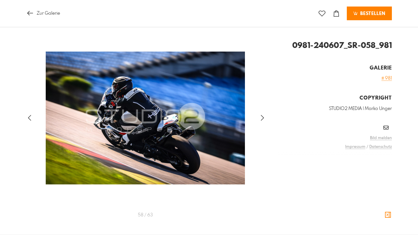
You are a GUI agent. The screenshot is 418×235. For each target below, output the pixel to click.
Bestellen (372, 13)
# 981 (386, 78)
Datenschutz (380, 147)
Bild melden (381, 138)
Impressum (355, 147)
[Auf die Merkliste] (322, 13)
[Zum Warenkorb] (336, 13)
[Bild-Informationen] (388, 215)
